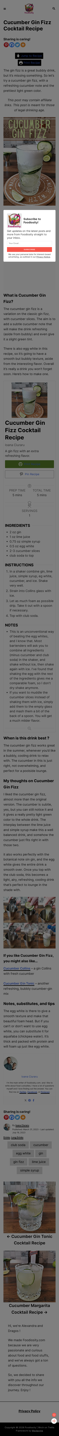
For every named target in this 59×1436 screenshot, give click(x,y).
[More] (22, 44)
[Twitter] (17, 44)
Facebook (32, 1092)
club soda (18, 1145)
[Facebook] (11, 44)
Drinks (6, 1137)
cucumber (40, 1145)
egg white (23, 1153)
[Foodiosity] (29, 8)
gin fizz (18, 1162)
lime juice (39, 1162)
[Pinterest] (6, 44)
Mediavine (37, 1430)
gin (41, 1153)
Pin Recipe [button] (31, 474)
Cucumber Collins (16, 968)
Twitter (22, 1092)
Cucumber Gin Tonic (18, 983)
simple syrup (29, 1170)
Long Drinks (17, 1137)
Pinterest (45, 1092)
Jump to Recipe (31, 55)
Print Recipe (31, 62)
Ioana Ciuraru (22, 1125)
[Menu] (4, 9)
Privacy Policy (29, 1411)
